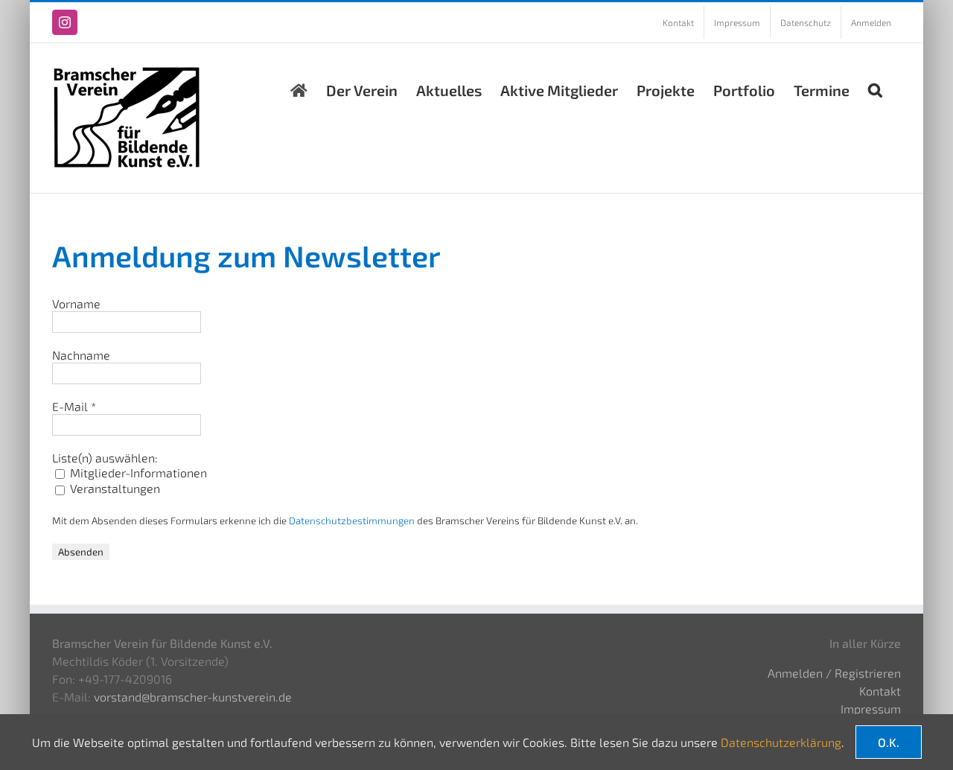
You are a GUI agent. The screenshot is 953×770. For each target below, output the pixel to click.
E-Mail (74, 406)
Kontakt (880, 691)
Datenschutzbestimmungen (352, 520)
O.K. (888, 742)
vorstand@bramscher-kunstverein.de (193, 697)
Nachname (81, 355)
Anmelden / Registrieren (834, 673)
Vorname (76, 303)
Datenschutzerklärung (781, 742)
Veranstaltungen (113, 488)
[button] (875, 86)
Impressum (871, 708)
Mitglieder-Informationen (137, 472)
